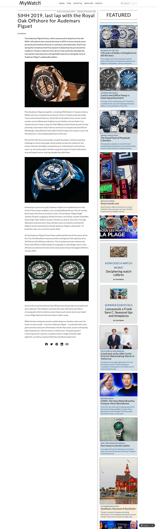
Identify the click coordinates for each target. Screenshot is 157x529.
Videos (98, 3)
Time (69, 3)
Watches (88, 3)
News (62, 3)
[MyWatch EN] (30, 3)
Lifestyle (77, 3)
